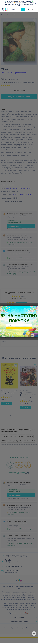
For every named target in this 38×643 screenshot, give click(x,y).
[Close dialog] (36, 307)
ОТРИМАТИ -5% (19, 328)
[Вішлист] (32, 9)
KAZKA (6, 9)
